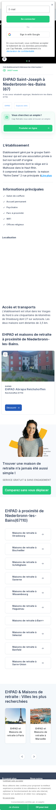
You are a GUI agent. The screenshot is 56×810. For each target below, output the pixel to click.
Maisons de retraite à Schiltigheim (24, 563)
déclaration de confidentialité (20, 51)
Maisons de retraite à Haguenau (24, 607)
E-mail (12, 9)
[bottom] (5, 354)
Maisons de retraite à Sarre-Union (24, 663)
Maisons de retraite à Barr (27, 620)
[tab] (26, 61)
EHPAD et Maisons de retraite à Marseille (40, 733)
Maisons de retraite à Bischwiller (24, 549)
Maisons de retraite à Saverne (24, 578)
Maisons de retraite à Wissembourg (24, 593)
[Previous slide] (22, 757)
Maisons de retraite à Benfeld (24, 648)
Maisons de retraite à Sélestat (24, 634)
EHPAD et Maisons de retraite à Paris (15, 732)
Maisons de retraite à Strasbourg (24, 534)
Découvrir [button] (12, 407)
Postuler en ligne (28, 128)
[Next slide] (34, 757)
